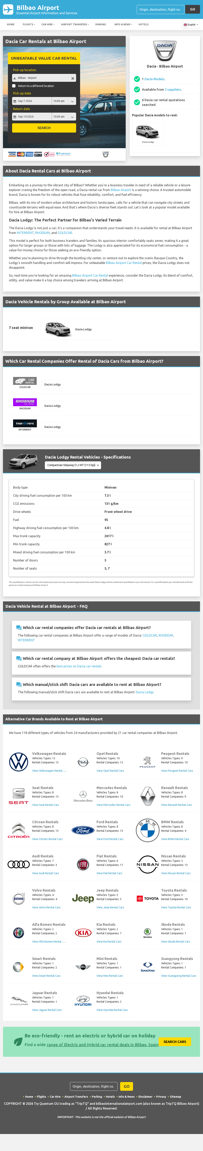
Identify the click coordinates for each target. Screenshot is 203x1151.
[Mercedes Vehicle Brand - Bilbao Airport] (83, 796)
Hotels (143, 24)
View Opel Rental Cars (110, 770)
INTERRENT (25, 233)
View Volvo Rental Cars (46, 907)
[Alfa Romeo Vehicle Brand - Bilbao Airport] (19, 933)
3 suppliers (173, 89)
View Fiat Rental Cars (109, 873)
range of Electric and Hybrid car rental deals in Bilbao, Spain (103, 1044)
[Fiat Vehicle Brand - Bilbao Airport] (83, 864)
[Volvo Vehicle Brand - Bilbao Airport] (19, 898)
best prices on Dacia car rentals (79, 666)
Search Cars (175, 1042)
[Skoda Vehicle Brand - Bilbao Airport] (148, 933)
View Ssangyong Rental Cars (178, 975)
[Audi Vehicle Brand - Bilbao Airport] (19, 864)
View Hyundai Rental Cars (112, 1010)
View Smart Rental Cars (46, 975)
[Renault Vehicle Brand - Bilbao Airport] (148, 796)
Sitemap (175, 1096)
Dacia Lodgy (145, 692)
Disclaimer (145, 1096)
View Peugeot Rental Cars (177, 770)
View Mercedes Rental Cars (113, 804)
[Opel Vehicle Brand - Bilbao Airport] (83, 762)
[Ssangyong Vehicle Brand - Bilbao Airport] (148, 967)
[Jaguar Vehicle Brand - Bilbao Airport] (19, 1001)
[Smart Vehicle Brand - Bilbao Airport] (19, 967)
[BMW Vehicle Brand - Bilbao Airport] (148, 830)
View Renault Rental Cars (176, 804)
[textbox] (44, 78)
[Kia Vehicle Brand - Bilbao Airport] (83, 933)
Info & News (122, 24)
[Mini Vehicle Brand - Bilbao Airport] (83, 967)
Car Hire (47, 24)
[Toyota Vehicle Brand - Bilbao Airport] (148, 898)
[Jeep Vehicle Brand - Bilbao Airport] (83, 898)
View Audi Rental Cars (45, 873)
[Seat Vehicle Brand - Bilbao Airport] (19, 796)
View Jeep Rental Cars (110, 907)
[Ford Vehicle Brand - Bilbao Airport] (83, 830)
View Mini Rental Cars (110, 975)
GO (192, 9)
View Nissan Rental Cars (176, 873)
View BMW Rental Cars (175, 839)
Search (44, 128)
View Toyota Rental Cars (176, 907)
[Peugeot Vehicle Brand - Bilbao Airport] (148, 762)
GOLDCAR (65, 233)
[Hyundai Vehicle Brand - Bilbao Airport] (83, 1001)
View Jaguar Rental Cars (47, 1010)
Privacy (161, 1096)
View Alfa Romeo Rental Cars (50, 941)
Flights (28, 24)
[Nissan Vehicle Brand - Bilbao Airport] (148, 864)
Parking (100, 24)
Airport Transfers (74, 24)
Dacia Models (155, 79)
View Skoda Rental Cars (175, 941)
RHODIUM (42, 233)
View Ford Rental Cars (110, 839)
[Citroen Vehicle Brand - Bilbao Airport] (19, 830)
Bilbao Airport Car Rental (124, 263)
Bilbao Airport (46, 9)
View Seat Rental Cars (45, 804)
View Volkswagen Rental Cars (50, 770)
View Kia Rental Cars (109, 941)
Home (10, 24)
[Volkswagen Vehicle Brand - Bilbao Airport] (19, 762)
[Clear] (73, 78)
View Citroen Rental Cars (47, 839)
